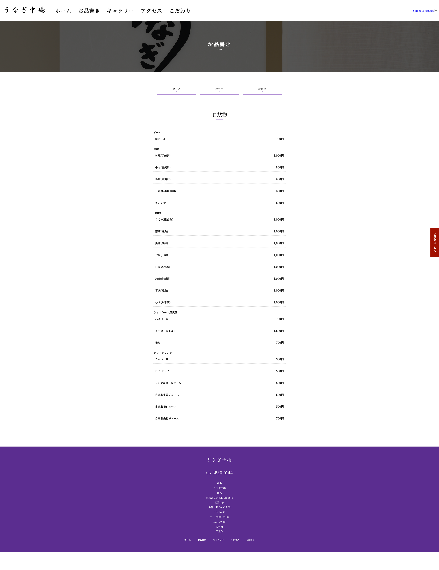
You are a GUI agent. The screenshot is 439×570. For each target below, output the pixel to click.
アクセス (151, 10)
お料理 (219, 88)
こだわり (180, 10)
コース (177, 88)
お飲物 (262, 88)
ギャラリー (120, 10)
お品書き (89, 10)
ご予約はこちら (435, 242)
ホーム (63, 10)
